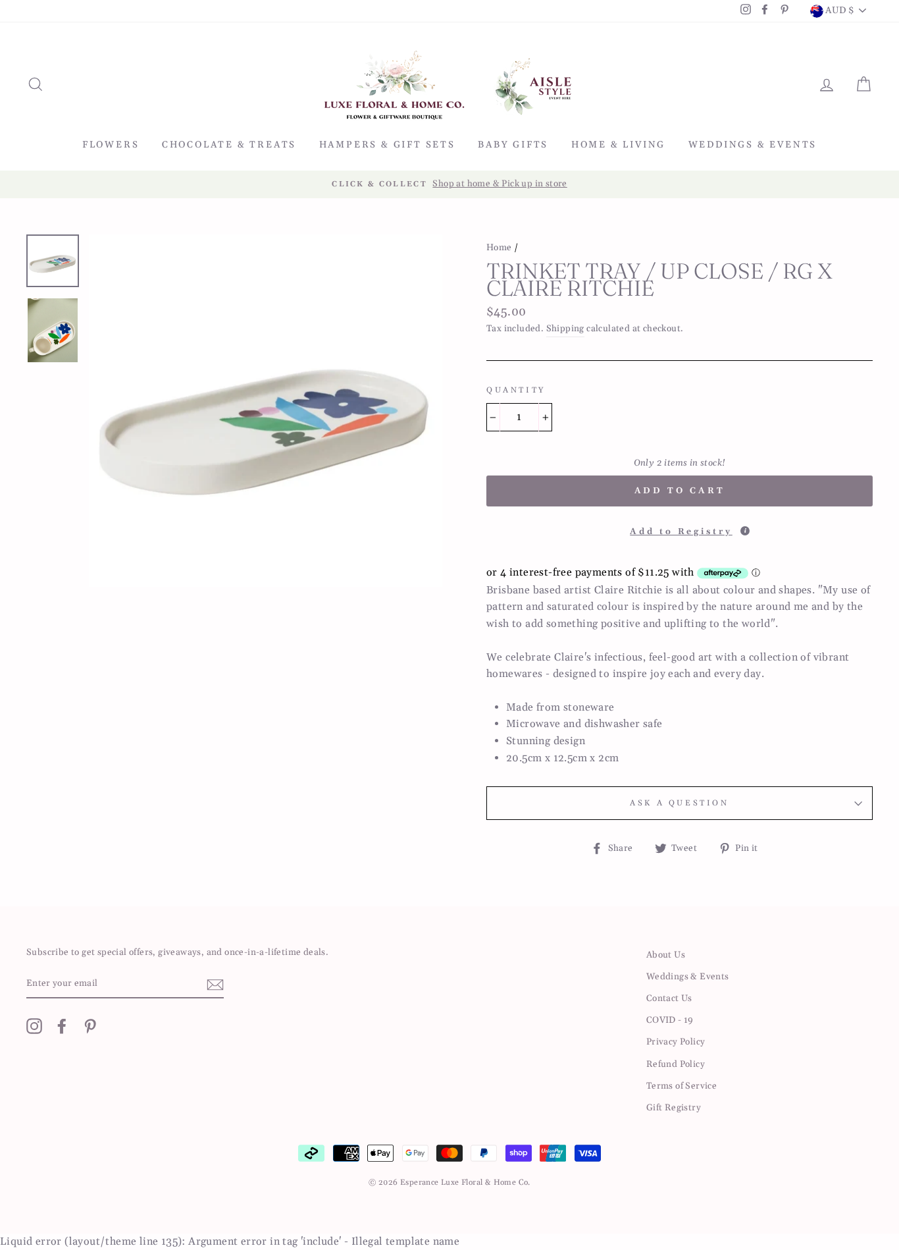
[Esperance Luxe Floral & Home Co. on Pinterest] (90, 1026)
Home (499, 248)
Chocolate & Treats (229, 145)
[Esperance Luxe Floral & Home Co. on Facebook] (62, 1026)
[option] (449, 184)
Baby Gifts (513, 145)
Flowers (111, 145)
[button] (679, 528)
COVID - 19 (670, 1020)
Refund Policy (675, 1064)
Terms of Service (681, 1086)
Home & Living (618, 145)
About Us (665, 955)
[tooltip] (745, 530)
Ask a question (679, 803)
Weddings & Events (752, 145)
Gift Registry (673, 1108)
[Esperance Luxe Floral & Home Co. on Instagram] (34, 1026)
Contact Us (669, 998)
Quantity (516, 390)
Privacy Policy (676, 1042)
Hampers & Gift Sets (387, 145)
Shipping (565, 329)
